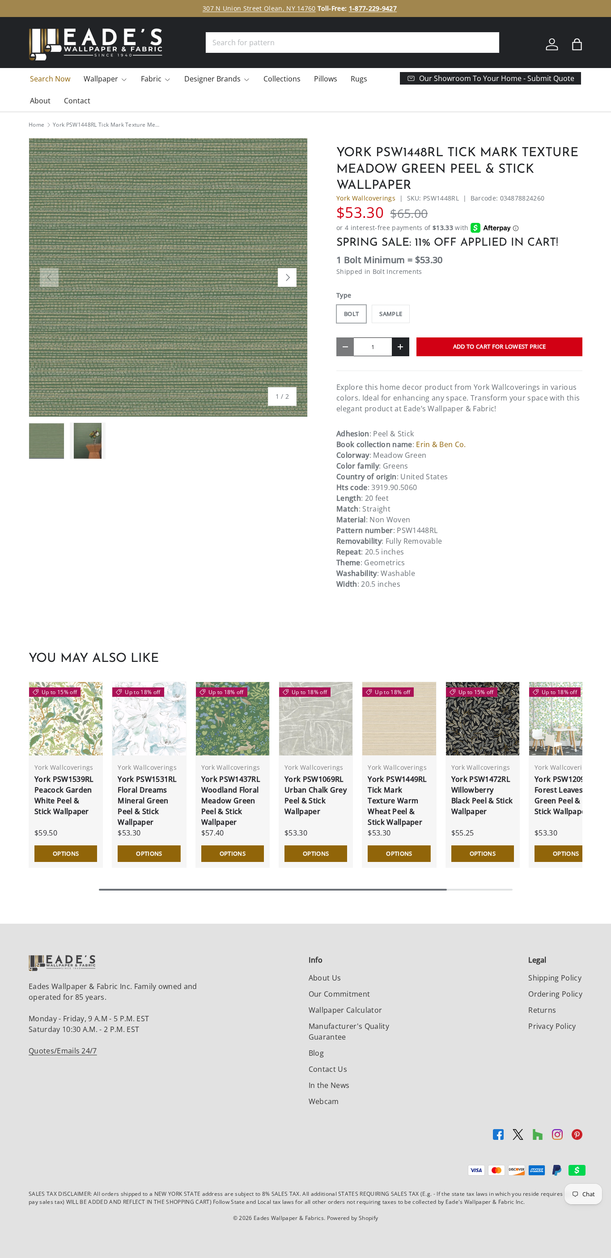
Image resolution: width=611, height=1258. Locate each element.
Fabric (151, 79)
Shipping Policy (554, 978)
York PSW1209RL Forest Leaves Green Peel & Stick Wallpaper (564, 795)
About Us (325, 978)
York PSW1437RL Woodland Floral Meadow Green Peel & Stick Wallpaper (230, 800)
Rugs (359, 79)
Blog (316, 1053)
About (40, 101)
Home (36, 125)
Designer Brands (212, 79)
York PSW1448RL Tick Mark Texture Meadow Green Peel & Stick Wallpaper (106, 125)
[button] (577, 44)
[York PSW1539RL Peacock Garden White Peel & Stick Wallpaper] (65, 718)
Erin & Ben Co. (441, 444)
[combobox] (352, 42)
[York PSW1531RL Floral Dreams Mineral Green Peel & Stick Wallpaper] (149, 718)
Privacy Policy (552, 1026)
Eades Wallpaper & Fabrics (289, 1218)
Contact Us (328, 1069)
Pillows (325, 79)
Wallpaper (101, 79)
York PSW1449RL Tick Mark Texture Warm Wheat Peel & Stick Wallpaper (397, 800)
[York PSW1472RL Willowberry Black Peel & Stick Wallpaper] (482, 718)
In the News (329, 1085)
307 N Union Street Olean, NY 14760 (259, 8)
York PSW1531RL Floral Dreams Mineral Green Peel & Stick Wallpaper (147, 800)
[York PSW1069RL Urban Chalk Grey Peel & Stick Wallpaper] (315, 718)
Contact (77, 101)
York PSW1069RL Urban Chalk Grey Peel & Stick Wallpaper (315, 795)
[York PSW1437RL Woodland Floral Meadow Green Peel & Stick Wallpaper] (232, 718)
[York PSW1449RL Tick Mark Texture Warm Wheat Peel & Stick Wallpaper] (399, 718)
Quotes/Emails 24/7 (63, 1051)
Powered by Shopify (352, 1218)
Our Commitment (339, 994)
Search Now (50, 79)
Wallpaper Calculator (345, 1010)
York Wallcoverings (365, 198)
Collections (282, 79)
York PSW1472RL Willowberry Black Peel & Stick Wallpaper (482, 795)
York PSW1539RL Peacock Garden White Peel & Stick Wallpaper (63, 795)
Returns (542, 1010)
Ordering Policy (555, 994)
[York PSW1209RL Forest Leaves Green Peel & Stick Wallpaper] (566, 718)
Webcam (324, 1101)
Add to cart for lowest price (499, 346)
